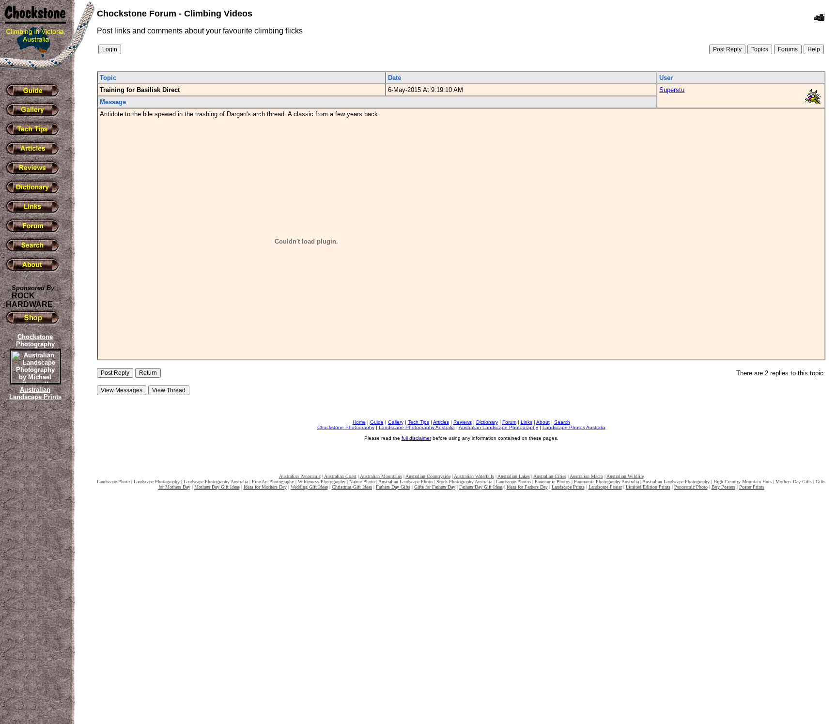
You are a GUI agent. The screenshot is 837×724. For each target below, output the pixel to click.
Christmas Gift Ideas (352, 487)
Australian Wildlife (625, 476)
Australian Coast (340, 476)
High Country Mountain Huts (742, 481)
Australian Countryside (427, 476)
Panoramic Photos (552, 481)
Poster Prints (751, 487)
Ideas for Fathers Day (527, 487)
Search (562, 422)
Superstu (671, 89)
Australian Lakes (513, 476)
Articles (441, 422)
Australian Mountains (381, 476)
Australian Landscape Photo (405, 481)
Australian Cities (549, 476)
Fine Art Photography (273, 481)
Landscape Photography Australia (417, 427)
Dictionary (487, 422)
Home (359, 422)
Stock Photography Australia (464, 481)
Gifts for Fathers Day (434, 487)
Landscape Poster (605, 487)
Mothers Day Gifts (793, 481)
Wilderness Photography (321, 481)
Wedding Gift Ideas (309, 487)
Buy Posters (723, 487)
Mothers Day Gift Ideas (217, 487)
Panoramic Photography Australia (606, 481)
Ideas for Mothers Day (265, 487)
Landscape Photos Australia (573, 427)
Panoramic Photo (691, 487)
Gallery (395, 422)
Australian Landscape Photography (498, 427)
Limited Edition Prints (648, 487)
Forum (509, 422)
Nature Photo (362, 481)
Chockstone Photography (345, 427)
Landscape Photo (113, 481)
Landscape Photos (513, 481)
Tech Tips (418, 422)
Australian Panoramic (300, 476)
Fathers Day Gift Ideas (481, 487)
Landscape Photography (157, 481)
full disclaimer (416, 438)
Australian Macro (586, 476)
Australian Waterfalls (474, 476)
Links (526, 422)
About (543, 422)
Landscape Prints (568, 487)
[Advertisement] (34, 569)
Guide (377, 422)
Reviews (462, 422)
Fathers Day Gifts (393, 487)
